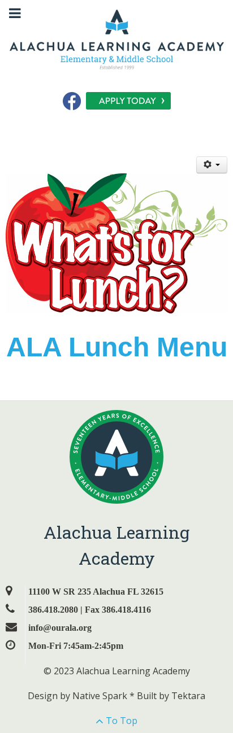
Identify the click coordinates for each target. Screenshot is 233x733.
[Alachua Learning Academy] (116, 38)
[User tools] (212, 164)
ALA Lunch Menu (116, 347)
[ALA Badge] (116, 456)
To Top (120, 720)
